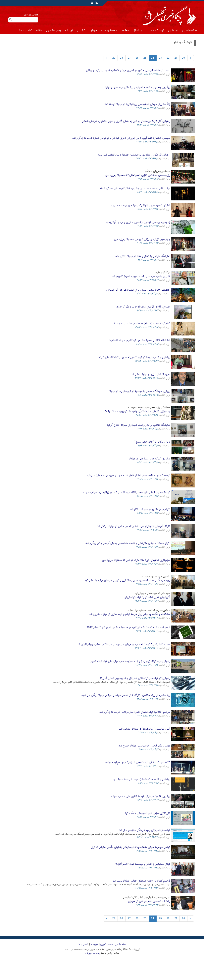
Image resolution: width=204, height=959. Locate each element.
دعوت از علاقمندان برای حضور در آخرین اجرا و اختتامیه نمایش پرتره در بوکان (128, 70)
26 (137, 58)
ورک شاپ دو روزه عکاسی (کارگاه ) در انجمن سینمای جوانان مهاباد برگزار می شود (125, 695)
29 (113, 58)
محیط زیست (109, 30)
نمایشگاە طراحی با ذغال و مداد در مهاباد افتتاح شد (142, 256)
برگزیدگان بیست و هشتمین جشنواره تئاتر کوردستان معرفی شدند (135, 188)
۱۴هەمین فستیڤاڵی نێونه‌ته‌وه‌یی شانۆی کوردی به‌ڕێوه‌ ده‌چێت (137, 762)
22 (168, 58)
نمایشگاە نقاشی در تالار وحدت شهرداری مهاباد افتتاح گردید (138, 425)
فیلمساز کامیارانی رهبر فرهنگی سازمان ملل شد (144, 830)
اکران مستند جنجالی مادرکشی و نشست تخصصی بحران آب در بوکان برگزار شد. (127, 543)
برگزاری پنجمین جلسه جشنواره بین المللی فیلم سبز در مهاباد (137, 87)
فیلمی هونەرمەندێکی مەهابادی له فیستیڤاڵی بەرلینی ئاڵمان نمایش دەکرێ (130, 847)
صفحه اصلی (189, 30)
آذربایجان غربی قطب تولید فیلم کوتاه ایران (147, 597)
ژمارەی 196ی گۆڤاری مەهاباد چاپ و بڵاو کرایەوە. (143, 306)
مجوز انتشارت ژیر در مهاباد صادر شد (150, 374)
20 (183, 58)
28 (121, 58)
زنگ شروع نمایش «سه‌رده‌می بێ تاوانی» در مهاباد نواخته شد (137, 104)
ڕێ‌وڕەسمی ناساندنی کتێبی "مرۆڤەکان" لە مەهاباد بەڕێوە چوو (137, 175)
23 (160, 58)
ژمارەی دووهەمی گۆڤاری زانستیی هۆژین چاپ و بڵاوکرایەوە (138, 222)
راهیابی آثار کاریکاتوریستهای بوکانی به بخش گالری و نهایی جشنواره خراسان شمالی (125, 121)
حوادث (125, 30)
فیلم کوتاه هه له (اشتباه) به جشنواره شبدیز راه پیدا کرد (140, 323)
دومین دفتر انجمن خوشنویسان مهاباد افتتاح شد (144, 745)
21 (176, 58)
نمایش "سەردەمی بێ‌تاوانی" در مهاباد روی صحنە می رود (140, 205)
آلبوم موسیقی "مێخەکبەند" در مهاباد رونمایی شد (144, 729)
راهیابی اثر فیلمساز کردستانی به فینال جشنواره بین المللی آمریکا (135, 678)
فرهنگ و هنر (156, 30)
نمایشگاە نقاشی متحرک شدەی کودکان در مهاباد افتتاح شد (138, 340)
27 (129, 58)
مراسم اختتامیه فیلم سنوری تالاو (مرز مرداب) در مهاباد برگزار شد (134, 712)
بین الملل (138, 30)
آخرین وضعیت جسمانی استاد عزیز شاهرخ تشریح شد (141, 276)
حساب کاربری (106, 944)
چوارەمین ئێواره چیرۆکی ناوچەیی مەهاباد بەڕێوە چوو (142, 239)
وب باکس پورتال (92, 953)
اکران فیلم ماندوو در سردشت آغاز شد (150, 509)
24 (152, 58)
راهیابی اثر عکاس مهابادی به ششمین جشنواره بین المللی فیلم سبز (134, 155)
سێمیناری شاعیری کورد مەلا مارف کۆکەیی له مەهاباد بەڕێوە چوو (136, 560)
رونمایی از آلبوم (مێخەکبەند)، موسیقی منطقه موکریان (141, 779)
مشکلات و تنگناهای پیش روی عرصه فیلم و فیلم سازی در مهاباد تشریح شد (129, 614)
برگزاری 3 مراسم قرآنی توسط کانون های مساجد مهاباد (140, 796)
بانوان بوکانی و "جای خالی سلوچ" (152, 442)
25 (144, 58)
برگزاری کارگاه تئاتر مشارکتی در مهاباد (149, 458)
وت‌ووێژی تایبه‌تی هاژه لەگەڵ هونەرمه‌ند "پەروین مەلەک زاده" (137, 411)
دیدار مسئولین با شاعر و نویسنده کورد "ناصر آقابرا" (142, 864)
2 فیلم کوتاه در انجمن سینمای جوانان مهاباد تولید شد (141, 881)
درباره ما (94, 944)
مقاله (39, 30)
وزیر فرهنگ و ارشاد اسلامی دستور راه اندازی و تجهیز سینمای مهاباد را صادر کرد (127, 580)
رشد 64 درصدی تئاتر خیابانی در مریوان (149, 901)
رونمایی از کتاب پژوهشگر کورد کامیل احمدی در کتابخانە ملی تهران (134, 357)
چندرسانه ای (53, 30)
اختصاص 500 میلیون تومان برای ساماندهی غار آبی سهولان (138, 290)
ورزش (93, 30)
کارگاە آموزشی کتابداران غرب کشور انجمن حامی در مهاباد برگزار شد (133, 526)
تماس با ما (25, 30)
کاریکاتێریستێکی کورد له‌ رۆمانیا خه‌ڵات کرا (147, 813)
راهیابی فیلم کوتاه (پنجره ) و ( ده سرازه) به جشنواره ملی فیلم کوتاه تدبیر (130, 661)
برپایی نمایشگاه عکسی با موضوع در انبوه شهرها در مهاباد (139, 391)
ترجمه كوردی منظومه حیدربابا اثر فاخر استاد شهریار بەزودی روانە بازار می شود (128, 475)
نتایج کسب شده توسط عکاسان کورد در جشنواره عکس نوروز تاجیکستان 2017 (128, 627)
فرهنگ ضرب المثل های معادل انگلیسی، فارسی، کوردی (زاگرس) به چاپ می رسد (125, 492)
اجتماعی (173, 30)
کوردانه (69, 30)
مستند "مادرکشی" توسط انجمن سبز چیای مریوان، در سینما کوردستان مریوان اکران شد (123, 644)
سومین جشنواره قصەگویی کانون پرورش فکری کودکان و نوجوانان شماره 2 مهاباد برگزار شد (121, 138)
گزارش (81, 30)
